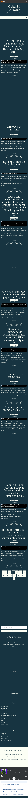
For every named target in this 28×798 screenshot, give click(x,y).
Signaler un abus (5, 757)
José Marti (3, 718)
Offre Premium (3, 759)
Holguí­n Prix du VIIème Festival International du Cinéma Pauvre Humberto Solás (14, 490)
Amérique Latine (14, 540)
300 (9, 572)
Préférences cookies (23, 759)
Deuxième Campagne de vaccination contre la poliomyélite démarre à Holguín (14, 335)
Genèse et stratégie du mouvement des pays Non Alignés (14, 294)
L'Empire (14, 412)
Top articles (18, 756)
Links (2, 720)
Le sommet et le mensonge (14, 375)
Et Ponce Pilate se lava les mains (14, 163)
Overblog (22, 750)
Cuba (14, 54)
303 (21, 572)
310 (22, 575)
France (14, 131)
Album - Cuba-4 (5, 708)
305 (3, 575)
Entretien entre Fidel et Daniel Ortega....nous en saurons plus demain (14, 533)
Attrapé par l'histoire (14, 128)
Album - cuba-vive (5, 711)
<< (3, 572)
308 (14, 575)
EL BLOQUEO (4, 717)
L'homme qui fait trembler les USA (14, 408)
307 (11, 575)
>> (14, 578)
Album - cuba (4, 706)
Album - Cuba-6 (5, 710)
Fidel (14, 166)
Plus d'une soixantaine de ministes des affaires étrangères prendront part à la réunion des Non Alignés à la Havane (14, 204)
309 (18, 575)
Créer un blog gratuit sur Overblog (8, 756)
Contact (22, 756)
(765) (6, 735)
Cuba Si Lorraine (14, 8)
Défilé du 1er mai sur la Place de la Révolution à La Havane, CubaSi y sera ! (14, 46)
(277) (4, 738)
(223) (6, 740)
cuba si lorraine (15, 644)
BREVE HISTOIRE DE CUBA (8, 715)
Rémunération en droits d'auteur (19, 757)
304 (24, 572)
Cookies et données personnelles (13, 759)
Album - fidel (4, 713)
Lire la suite (14, 75)
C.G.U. (11, 757)
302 (17, 572)
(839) (4, 733)
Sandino (3, 722)
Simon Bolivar (4, 724)
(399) (4, 736)
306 (7, 575)
